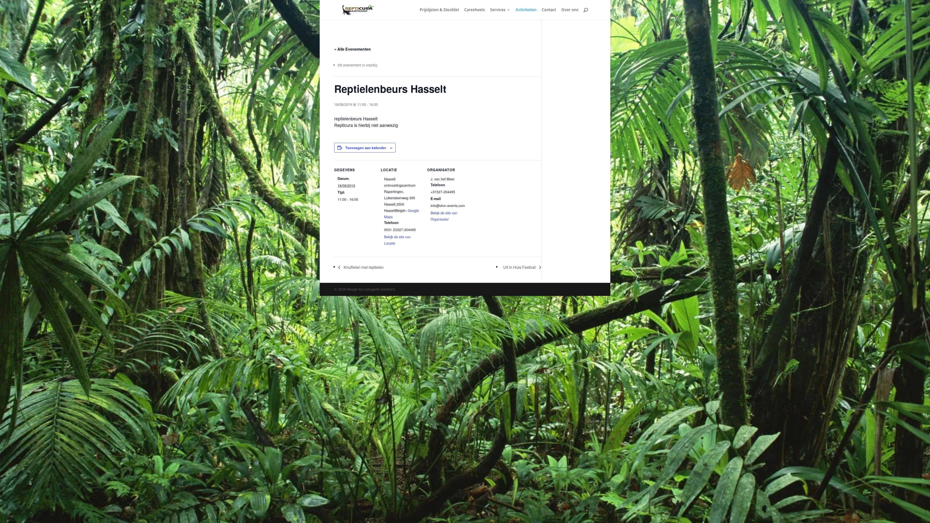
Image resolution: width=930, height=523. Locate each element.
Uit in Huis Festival (520, 267)
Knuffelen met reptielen (363, 267)
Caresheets (474, 10)
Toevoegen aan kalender (365, 147)
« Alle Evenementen (352, 49)
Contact (549, 10)
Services (497, 10)
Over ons (569, 10)
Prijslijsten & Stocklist (439, 10)
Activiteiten (526, 10)
